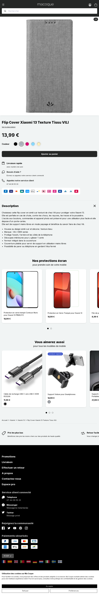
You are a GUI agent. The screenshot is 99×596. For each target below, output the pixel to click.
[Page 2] (51, 328)
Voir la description (8, 127)
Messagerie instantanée (17, 508)
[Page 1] (48, 328)
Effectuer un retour (13, 467)
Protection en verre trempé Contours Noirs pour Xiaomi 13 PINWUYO (21, 314)
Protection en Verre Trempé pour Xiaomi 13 (65, 313)
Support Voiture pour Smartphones (61, 394)
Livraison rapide (14, 163)
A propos (7, 473)
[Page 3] (52, 412)
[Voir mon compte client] (89, 4)
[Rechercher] (5, 11)
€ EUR (6, 556)
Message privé (13, 515)
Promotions (8, 456)
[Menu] (19, 4)
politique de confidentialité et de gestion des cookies (73, 579)
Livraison (7, 462)
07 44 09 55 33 (14, 500)
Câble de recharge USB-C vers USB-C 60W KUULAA (21, 395)
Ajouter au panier (49, 154)
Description (10, 206)
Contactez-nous (11, 478)
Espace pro (8, 484)
